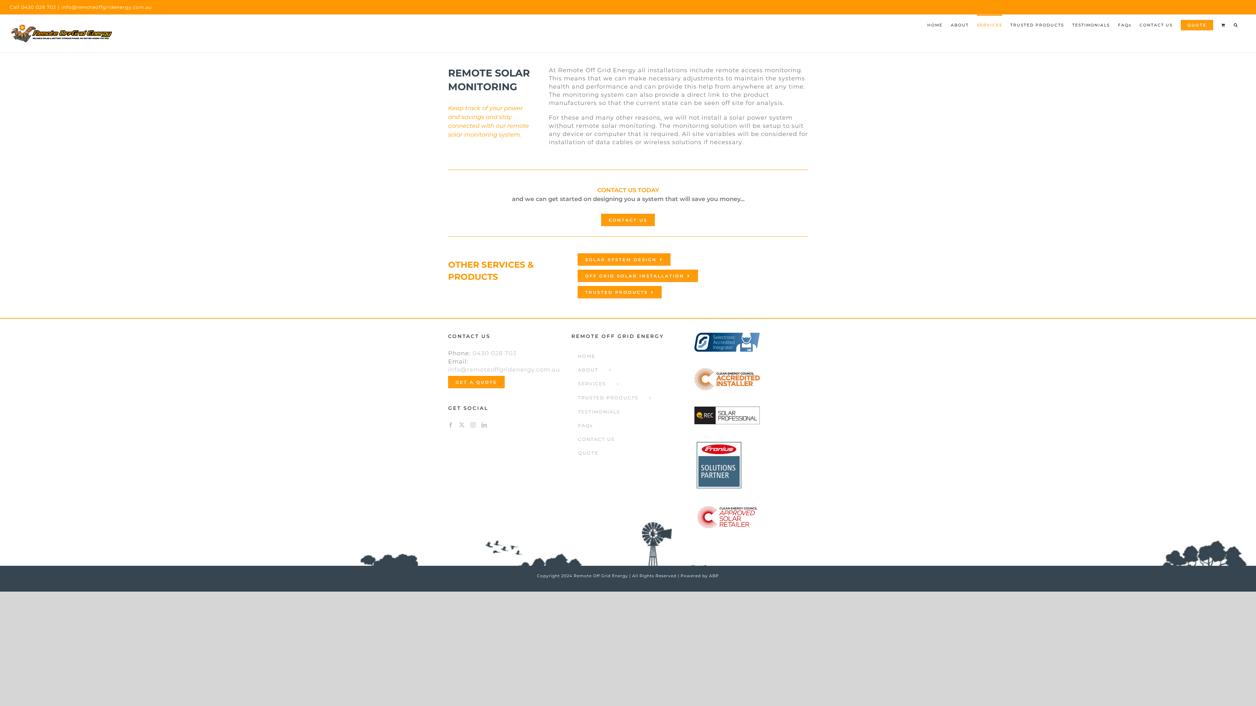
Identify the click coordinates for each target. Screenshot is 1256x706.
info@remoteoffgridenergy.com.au (106, 7)
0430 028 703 (494, 353)
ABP (714, 575)
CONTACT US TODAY (628, 190)
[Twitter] (462, 425)
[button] (1236, 24)
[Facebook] (451, 425)
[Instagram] (473, 425)
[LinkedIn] (484, 425)
